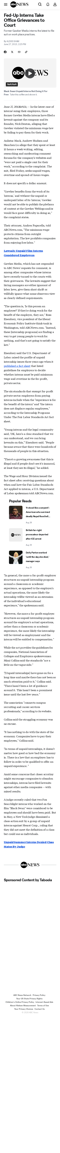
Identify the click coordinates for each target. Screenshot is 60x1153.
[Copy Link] (26, 51)
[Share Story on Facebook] (5, 51)
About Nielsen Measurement (23, 1005)
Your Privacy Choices (23, 1009)
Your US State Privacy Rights (29, 998)
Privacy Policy (39, 995)
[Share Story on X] (12, 51)
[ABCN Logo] (19, 4)
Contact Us (39, 1009)
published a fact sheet (17, 366)
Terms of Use (43, 1005)
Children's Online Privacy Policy (20, 1002)
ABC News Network (22, 995)
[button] (6, 4)
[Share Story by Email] (19, 51)
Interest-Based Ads (44, 1002)
